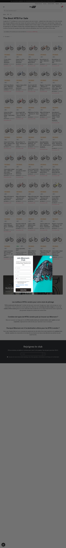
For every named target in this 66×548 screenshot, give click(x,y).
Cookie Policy (21, 284)
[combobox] (17, 278)
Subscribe (23, 290)
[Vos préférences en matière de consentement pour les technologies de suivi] (65, 411)
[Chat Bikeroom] (3, 544)
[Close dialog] (51, 257)
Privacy (17, 284)
